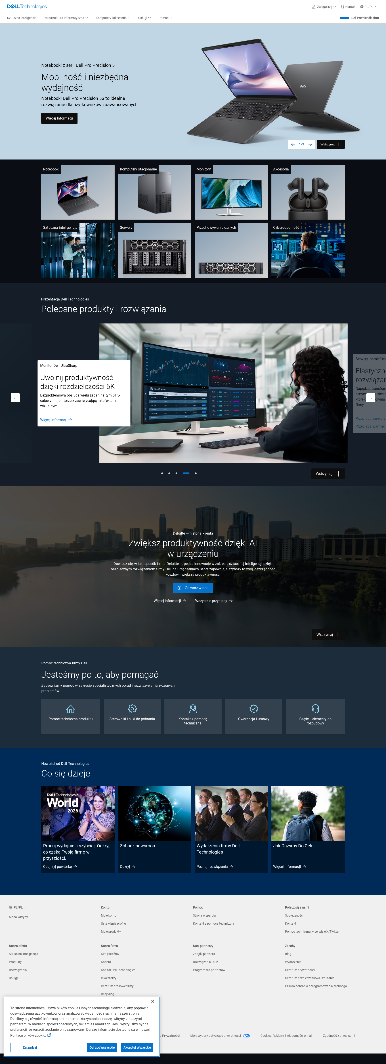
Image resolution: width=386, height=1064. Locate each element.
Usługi (13, 978)
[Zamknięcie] (153, 1001)
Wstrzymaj (328, 144)
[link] (348, 6)
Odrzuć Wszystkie (102, 1047)
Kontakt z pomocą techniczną (213, 923)
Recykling (107, 994)
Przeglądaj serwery (107, 418)
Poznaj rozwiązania (212, 867)
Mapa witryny (18, 917)
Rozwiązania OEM (205, 962)
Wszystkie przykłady (211, 601)
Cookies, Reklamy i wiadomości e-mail (286, 1035)
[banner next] (310, 144)
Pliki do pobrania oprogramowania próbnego (316, 986)
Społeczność (294, 915)
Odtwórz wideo (196, 588)
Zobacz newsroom (138, 845)
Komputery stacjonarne (138, 169)
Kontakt (290, 923)
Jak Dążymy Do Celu (293, 845)
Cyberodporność (286, 227)
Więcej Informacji (59, 118)
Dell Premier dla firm (365, 18)
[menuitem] (66, 18)
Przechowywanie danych (216, 227)
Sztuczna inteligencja (60, 227)
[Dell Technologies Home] (27, 6)
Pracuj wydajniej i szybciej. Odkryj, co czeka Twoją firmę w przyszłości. (76, 852)
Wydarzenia (293, 962)
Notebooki (51, 169)
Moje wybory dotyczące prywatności (215, 1035)
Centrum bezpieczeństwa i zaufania (309, 978)
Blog (288, 954)
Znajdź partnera (204, 954)
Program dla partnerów (209, 970)
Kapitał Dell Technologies (118, 970)
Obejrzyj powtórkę (57, 867)
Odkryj (125, 867)
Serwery (126, 227)
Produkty (15, 962)
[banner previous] (292, 144)
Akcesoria (281, 169)
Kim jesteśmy (110, 954)
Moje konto (108, 915)
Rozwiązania (18, 970)
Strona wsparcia (204, 915)
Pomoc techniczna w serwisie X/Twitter (312, 931)
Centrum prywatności (300, 970)
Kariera (106, 962)
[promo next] (370, 397)
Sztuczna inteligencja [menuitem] (21, 18)
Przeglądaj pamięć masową (114, 426)
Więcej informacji (167, 601)
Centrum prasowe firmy (117, 986)
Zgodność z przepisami (339, 1035)
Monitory (204, 169)
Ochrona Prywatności (164, 1035)
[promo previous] (15, 397)
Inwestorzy (108, 978)
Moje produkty (111, 931)
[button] (324, 6)
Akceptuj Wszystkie (137, 1047)
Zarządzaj (30, 1047)
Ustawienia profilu (113, 923)
